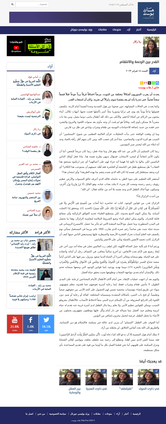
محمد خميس (34, 193)
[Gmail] (145, 83)
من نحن (41, 414)
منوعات (117, 29)
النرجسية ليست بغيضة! (29, 116)
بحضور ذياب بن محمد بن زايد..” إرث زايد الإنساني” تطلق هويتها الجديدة (23, 244)
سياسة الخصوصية (57, 414)
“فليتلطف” (126, 388)
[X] (149, 83)
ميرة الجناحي (34, 210)
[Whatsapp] (153, 83)
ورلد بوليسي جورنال (81, 29)
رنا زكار (137, 41)
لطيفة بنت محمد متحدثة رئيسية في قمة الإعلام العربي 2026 (23, 273)
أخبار (138, 29)
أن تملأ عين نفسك (31, 214)
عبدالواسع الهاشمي (30, 94)
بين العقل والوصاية (75, 390)
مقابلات (102, 29)
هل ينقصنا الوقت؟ (31, 151)
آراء (128, 29)
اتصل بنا (29, 414)
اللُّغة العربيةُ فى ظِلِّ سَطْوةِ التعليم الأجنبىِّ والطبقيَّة (40, 259)
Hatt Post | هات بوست (80, 420)
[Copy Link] (141, 83)
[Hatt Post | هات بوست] (148, 13)
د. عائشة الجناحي (32, 146)
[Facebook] (157, 83)
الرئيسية (151, 29)
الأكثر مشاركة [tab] (18, 232)
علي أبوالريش (33, 111)
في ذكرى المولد (149, 388)
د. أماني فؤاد (34, 77)
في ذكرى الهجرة (96, 388)
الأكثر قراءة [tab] (42, 232)
